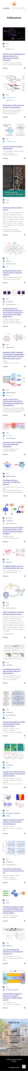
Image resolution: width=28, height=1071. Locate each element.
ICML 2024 (9, 435)
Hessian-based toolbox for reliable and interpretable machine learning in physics (14, 724)
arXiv (7, 46)
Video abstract (9, 395)
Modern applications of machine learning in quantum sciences (13, 613)
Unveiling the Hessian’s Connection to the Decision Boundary (11, 482)
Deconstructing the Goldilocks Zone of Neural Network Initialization (13, 444)
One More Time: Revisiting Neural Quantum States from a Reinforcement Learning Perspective (14, 57)
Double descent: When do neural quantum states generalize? (13, 106)
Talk (7, 266)
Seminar (8, 717)
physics (10, 261)
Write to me (14, 1023)
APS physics (13, 97)
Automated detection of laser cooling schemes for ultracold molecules (12, 273)
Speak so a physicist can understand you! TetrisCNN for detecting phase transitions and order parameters (13, 402)
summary (12, 49)
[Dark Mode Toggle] (24, 1067)
